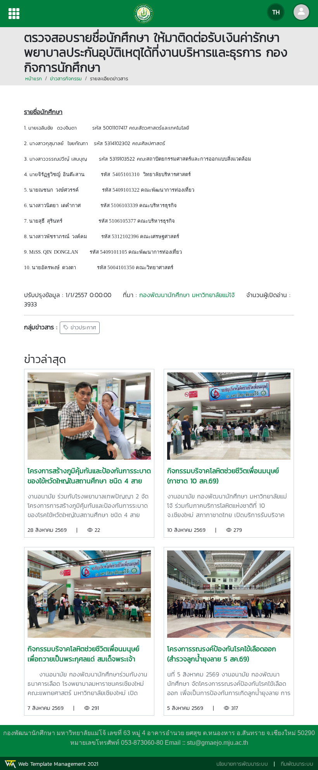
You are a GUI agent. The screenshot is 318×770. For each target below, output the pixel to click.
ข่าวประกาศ (82, 328)
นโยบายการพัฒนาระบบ (242, 764)
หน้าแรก (33, 78)
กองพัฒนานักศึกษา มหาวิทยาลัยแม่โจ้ (187, 294)
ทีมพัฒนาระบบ (297, 764)
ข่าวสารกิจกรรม (66, 78)
